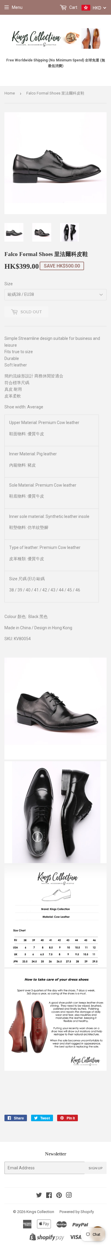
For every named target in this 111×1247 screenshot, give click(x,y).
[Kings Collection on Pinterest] (59, 1196)
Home (9, 93)
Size (8, 283)
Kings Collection (40, 1211)
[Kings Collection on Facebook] (49, 1196)
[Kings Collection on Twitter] (39, 1196)
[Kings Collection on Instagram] (69, 1196)
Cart (72, 7)
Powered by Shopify (76, 1211)
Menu (17, 7)
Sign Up (96, 1168)
